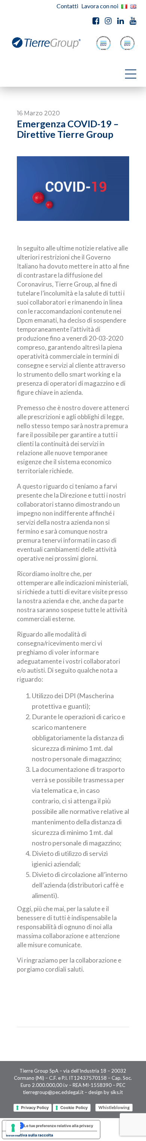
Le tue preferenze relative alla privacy (58, 1125)
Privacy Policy (35, 1107)
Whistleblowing (114, 1107)
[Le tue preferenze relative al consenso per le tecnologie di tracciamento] (13, 1128)
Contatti (67, 5)
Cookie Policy (74, 1107)
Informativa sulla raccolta (29, 1135)
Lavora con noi (99, 5)
